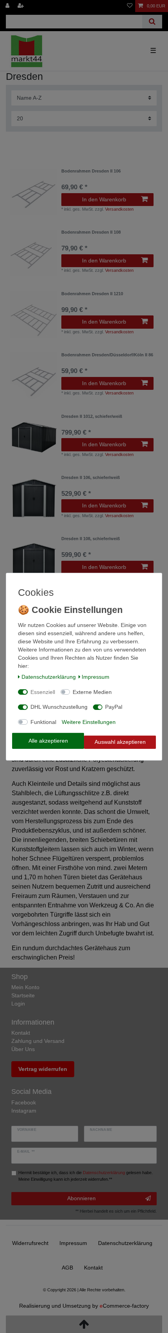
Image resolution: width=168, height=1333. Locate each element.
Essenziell (42, 692)
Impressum (95, 677)
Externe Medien (92, 692)
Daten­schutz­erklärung (48, 677)
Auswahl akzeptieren (120, 742)
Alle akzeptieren (48, 741)
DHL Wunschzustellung (59, 707)
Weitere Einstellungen (89, 722)
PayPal (113, 707)
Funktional (43, 722)
